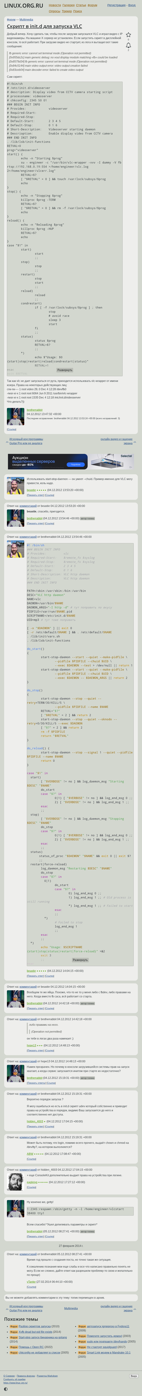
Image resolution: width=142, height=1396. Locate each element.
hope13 (31, 1045)
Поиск (77, 11)
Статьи (81, 5)
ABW (30, 1153)
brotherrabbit (34, 409)
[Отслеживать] (128, 45)
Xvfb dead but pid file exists (35, 1331)
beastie (31, 490)
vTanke (31, 1281)
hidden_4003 (35, 1121)
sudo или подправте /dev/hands (107, 1341)
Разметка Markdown (47, 1376)
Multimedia (26, 19)
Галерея (69, 5)
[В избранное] (128, 35)
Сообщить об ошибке (14, 1379)
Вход (132, 5)
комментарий (28, 505)
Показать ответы (36, 1083)
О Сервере (9, 1376)
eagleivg (32, 1182)
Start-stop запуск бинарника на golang (43, 1337)
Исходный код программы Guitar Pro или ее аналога (26, 441)
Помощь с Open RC (31, 1347)
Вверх (134, 1376)
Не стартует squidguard (102, 1347)
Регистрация (116, 5)
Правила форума (26, 1376)
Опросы (54, 11)
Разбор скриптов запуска (35, 1326)
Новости (55, 5)
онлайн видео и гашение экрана (116, 441)
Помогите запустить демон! (104, 1336)
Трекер (67, 11)
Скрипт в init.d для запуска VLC (44, 26)
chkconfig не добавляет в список (39, 1352)
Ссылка (12, 429)
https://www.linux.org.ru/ (15, 1382)
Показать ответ (35, 495)
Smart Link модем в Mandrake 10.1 (109, 1352)
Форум (92, 5)
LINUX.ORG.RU (23, 5)
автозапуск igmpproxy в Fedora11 (108, 1326)
